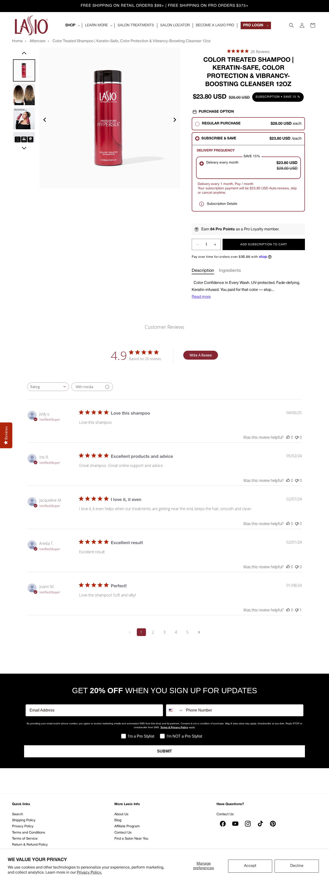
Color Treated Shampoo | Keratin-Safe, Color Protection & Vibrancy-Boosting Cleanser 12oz (132, 41)
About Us (121, 814)
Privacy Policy (22, 826)
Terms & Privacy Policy (174, 727)
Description (203, 271)
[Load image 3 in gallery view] (24, 119)
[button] (72, 25)
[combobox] (48, 387)
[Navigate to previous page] (129, 632)
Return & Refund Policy (30, 844)
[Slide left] (24, 53)
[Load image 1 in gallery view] (24, 70)
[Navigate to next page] (199, 632)
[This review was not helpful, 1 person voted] (296, 610)
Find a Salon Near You (131, 838)
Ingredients (230, 271)
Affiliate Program (127, 826)
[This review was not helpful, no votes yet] (296, 437)
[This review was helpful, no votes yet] (288, 437)
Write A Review (201, 355)
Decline (296, 866)
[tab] (203, 271)
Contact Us (123, 832)
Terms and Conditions (28, 832)
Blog (117, 820)
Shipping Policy (23, 820)
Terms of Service (25, 838)
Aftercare (38, 41)
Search (17, 814)
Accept (250, 866)
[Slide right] (24, 148)
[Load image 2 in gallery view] (24, 94)
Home (17, 41)
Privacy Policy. (89, 872)
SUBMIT (164, 751)
